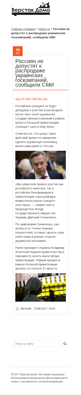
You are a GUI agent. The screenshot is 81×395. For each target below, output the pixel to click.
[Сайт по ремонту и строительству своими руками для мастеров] (30, 15)
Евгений (25, 308)
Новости (44, 29)
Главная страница (23, 29)
